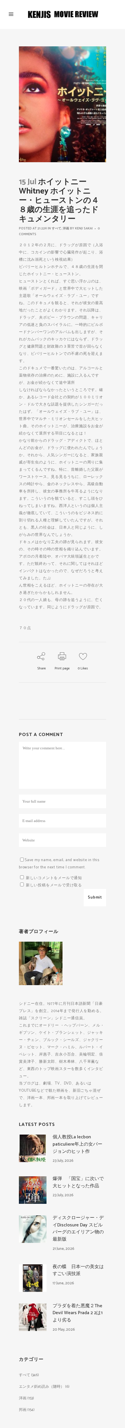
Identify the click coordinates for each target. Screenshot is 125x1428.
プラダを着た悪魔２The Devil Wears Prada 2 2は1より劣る (78, 1313)
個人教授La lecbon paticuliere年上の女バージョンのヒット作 (77, 1144)
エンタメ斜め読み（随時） (41, 1387)
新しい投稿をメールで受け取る (54, 885)
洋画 (66, 228)
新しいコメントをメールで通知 (54, 878)
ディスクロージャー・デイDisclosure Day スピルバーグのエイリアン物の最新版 (78, 1228)
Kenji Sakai (84, 228)
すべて (56, 228)
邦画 (22, 1410)
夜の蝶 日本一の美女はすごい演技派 (78, 1270)
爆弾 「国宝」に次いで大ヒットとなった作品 (78, 1182)
